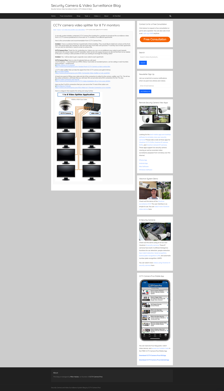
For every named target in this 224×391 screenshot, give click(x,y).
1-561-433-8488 (148, 33)
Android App (143, 163)
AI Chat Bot (117, 16)
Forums (59, 29)
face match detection (146, 253)
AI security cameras (152, 245)
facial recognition (160, 253)
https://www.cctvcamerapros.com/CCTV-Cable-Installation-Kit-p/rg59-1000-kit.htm (82, 81)
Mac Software (144, 166)
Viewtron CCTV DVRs (146, 142)
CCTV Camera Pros (95, 377)
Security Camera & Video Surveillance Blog (86, 5)
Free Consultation (66, 16)
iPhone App (143, 160)
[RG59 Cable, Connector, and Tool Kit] (67, 79)
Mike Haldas (74, 377)
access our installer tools (160, 348)
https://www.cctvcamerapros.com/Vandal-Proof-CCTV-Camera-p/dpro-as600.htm (82, 66)
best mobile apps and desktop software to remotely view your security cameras (155, 137)
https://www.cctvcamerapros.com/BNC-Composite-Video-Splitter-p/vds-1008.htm (82, 73)
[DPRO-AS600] (65, 65)
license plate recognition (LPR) (149, 255)
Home (53, 16)
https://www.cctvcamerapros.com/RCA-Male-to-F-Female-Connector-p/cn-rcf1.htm (83, 87)
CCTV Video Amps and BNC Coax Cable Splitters (73, 29)
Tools (86, 16)
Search (143, 63)
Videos (96, 16)
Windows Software (145, 170)
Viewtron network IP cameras (157, 145)
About (106, 16)
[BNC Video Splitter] (62, 71)
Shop (78, 16)
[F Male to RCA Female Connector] (63, 86)
